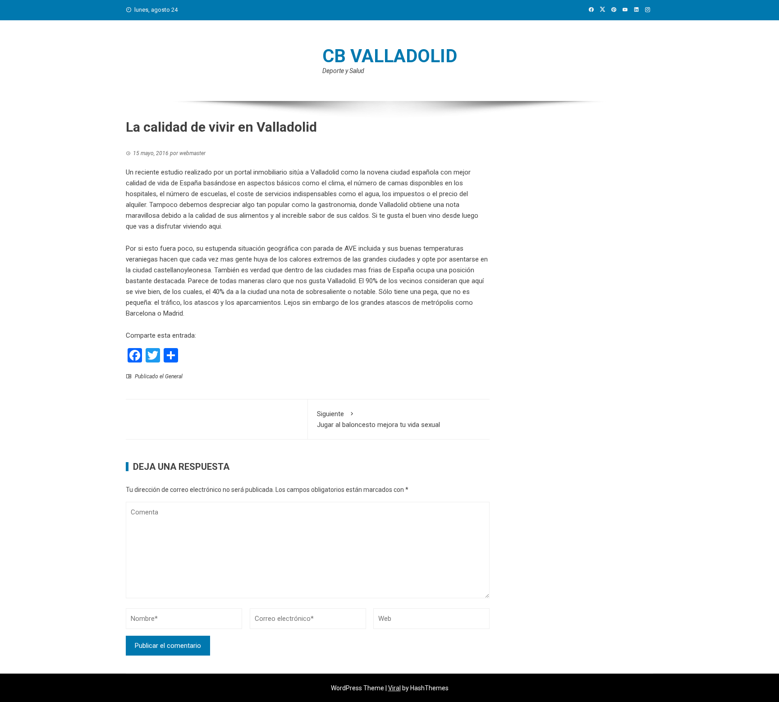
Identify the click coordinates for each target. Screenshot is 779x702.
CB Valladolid (389, 56)
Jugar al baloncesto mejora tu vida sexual (378, 419)
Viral (394, 688)
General (174, 376)
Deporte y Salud (343, 70)
